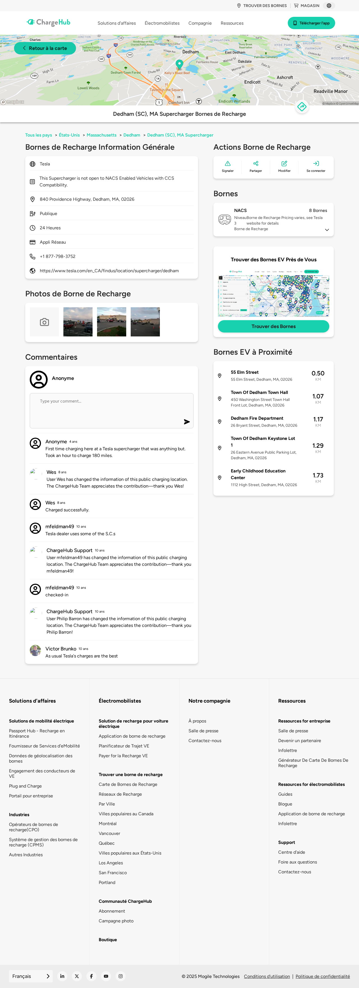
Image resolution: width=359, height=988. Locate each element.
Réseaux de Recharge (120, 794)
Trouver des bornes (265, 5)
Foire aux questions (297, 862)
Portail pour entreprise (31, 795)
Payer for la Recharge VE (123, 755)
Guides (285, 794)
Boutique (108, 939)
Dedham (131, 135)
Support (286, 842)
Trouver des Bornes (274, 326)
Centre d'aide (291, 852)
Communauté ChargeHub (125, 901)
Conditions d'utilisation (267, 976)
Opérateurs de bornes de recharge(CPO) (33, 827)
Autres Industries (26, 854)
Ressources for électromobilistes (311, 784)
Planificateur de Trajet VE (124, 746)
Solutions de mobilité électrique (41, 721)
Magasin (310, 5)
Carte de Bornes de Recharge (128, 784)
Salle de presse (203, 730)
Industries (19, 814)
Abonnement (112, 911)
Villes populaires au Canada (126, 813)
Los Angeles (111, 862)
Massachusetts (101, 135)
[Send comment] (187, 422)
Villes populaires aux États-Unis (130, 853)
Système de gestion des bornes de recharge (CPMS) (43, 842)
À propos (197, 721)
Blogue (285, 804)
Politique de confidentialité (323, 976)
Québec (107, 843)
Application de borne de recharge (132, 736)
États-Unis (69, 135)
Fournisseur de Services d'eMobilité (44, 746)
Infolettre (287, 750)
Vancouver (109, 833)
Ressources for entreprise (304, 721)
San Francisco (113, 872)
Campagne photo (116, 921)
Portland (107, 882)
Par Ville (107, 804)
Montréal (108, 823)
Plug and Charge (25, 786)
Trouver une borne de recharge (131, 774)
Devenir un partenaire (299, 740)
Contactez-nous (204, 740)
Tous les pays (38, 135)
